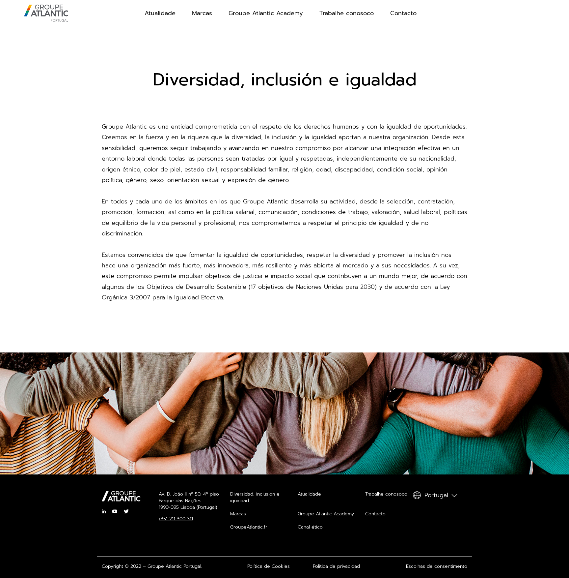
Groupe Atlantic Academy (266, 13)
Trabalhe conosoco (346, 13)
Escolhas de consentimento (436, 566)
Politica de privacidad (336, 566)
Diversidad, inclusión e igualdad (255, 497)
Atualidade (160, 13)
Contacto (403, 13)
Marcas (202, 13)
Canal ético (310, 527)
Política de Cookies (268, 566)
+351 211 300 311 (176, 519)
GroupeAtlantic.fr (248, 527)
